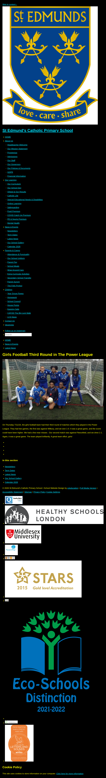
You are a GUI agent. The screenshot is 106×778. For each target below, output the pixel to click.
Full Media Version (88, 488)
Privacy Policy (39, 492)
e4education (72, 488)
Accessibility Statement (12, 492)
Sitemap (28, 492)
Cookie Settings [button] (53, 492)
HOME (8, 340)
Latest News (10, 348)
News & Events (11, 344)
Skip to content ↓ (9, 4)
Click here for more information (69, 773)
